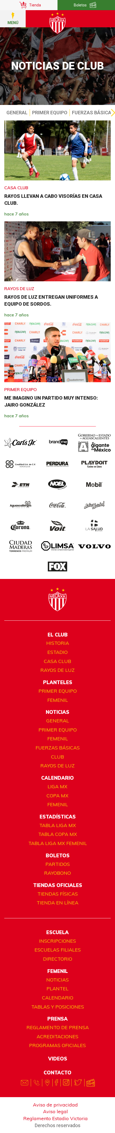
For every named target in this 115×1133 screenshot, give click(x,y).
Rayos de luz (57, 670)
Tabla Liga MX (57, 825)
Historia (57, 643)
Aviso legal (55, 1111)
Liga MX (57, 786)
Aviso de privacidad (55, 1105)
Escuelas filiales (57, 950)
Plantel (57, 989)
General (17, 112)
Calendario (57, 998)
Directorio (57, 959)
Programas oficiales (57, 1045)
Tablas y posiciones (57, 1007)
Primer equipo (49, 112)
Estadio (57, 652)
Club (57, 757)
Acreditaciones (57, 1036)
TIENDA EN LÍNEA (57, 903)
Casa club (57, 661)
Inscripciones (57, 941)
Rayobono (57, 873)
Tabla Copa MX (57, 834)
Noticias (57, 980)
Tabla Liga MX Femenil (57, 843)
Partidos (57, 864)
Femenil (57, 700)
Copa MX (57, 796)
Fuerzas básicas (58, 748)
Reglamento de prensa (57, 1027)
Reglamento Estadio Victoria (55, 1118)
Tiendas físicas (57, 894)
